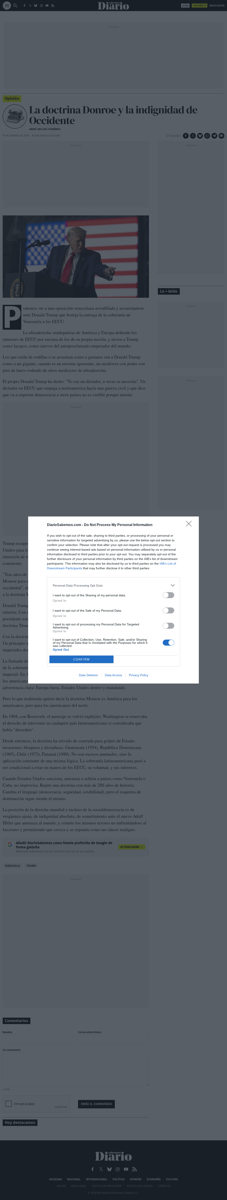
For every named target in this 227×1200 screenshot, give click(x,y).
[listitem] (113, 585)
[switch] (168, 595)
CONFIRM (81, 659)
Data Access (113, 675)
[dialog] (113, 600)
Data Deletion (88, 675)
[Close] (190, 525)
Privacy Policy (138, 675)
